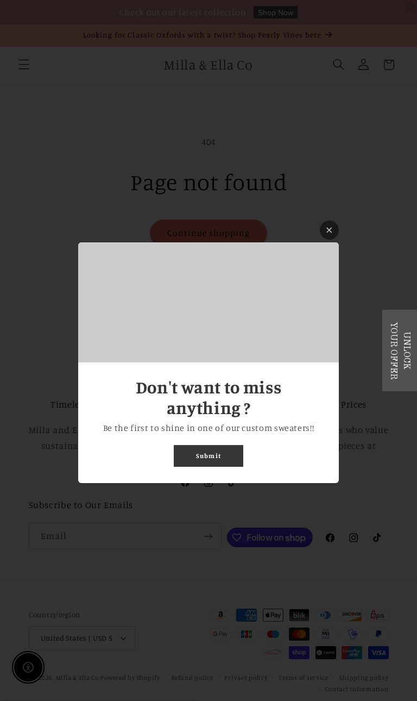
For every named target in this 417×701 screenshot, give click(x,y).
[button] (399, 350)
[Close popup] (329, 230)
